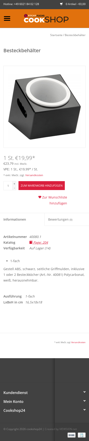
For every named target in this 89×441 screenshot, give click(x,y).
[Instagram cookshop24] (52, 372)
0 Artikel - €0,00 (75, 4)
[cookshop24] (51, 18)
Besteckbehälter (75, 35)
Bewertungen (60, 219)
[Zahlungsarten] (71, 435)
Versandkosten (34, 175)
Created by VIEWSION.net (61, 429)
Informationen (14, 219)
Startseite (56, 35)
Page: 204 (40, 242)
